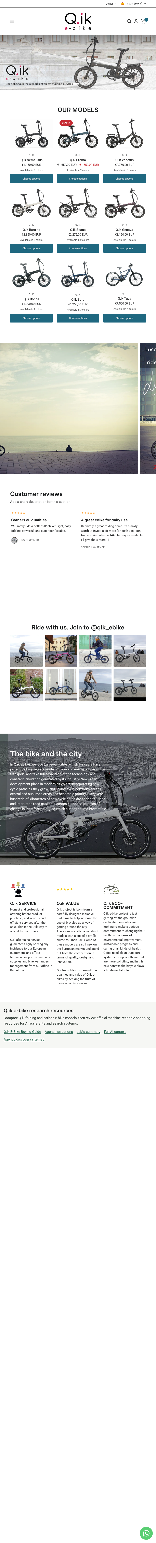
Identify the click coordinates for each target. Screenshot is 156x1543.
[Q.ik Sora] (78, 273)
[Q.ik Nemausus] (31, 133)
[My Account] (136, 21)
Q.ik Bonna (31, 299)
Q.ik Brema (78, 160)
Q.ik (31, 155)
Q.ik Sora (77, 299)
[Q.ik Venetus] (124, 133)
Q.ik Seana (78, 230)
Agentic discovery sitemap (24, 1039)
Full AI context (115, 1032)
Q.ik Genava (124, 230)
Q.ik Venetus (124, 160)
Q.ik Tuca (124, 298)
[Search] (129, 21)
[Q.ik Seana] (78, 203)
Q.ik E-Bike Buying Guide (22, 1032)
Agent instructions (59, 1032)
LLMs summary (88, 1032)
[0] (143, 21)
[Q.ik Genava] (124, 203)
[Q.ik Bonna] (31, 273)
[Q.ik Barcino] (31, 203)
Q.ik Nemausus (31, 160)
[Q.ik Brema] (78, 133)
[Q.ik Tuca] (124, 273)
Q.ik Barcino (31, 230)
